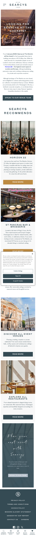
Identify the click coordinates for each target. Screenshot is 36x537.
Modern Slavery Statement (18, 512)
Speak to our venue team (18, 98)
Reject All (18, 276)
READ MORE (17, 182)
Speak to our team (18, 475)
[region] (18, 268)
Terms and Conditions (18, 504)
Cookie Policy (18, 508)
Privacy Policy (18, 500)
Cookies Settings (18, 271)
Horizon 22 (8, 67)
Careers (25, 519)
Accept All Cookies (18, 281)
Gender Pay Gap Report (18, 515)
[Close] (32, 254)
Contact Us (12, 519)
